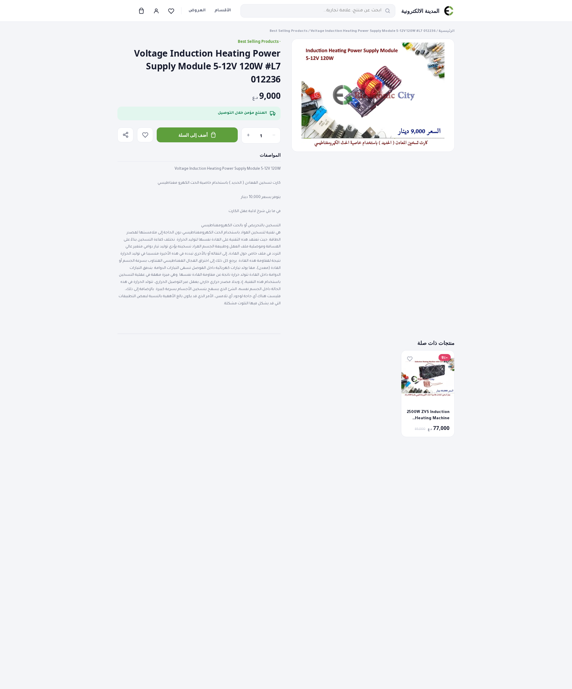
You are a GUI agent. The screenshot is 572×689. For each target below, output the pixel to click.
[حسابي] (156, 10)
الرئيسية (447, 31)
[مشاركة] (125, 134)
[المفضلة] (171, 10)
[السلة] (141, 10)
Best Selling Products (288, 31)
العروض (197, 10)
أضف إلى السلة (193, 135)
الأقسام (222, 10)
